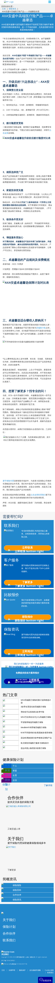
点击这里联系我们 (38, 494)
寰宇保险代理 (8, 480)
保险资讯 (12, 8)
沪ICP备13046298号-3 (8, 960)
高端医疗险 (41, 327)
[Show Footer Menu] (50, 920)
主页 (4, 8)
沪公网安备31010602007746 (18, 964)
